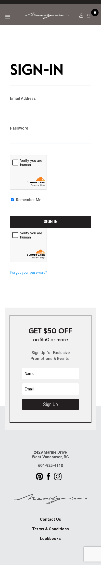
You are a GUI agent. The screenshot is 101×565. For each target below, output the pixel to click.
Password (19, 128)
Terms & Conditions (50, 529)
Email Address (23, 98)
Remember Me (28, 199)
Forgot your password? (28, 272)
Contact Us (50, 519)
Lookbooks (50, 538)
